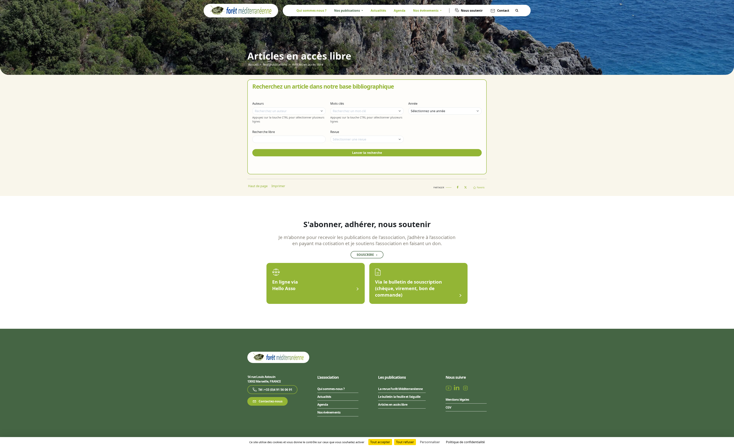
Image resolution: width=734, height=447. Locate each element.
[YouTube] (449, 388)
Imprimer (278, 186)
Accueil (253, 64)
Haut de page (258, 186)
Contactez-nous (270, 401)
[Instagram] (465, 388)
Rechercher (517, 10)
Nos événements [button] (426, 10)
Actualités (378, 10)
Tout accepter (380, 442)
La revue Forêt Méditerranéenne (400, 389)
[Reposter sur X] (465, 186)
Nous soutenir (472, 10)
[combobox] (289, 111)
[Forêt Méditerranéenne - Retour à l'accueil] (241, 10)
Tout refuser (405, 442)
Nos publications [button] (347, 10)
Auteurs (258, 103)
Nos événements (329, 412)
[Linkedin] (457, 388)
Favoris (481, 187)
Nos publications (275, 64)
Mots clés (337, 103)
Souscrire (367, 255)
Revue (334, 132)
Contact (503, 10)
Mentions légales (457, 399)
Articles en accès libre (307, 64)
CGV (448, 407)
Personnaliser (430, 442)
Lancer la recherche (367, 153)
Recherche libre (263, 132)
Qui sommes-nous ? (311, 10)
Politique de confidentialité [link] (465, 442)
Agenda (399, 10)
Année (412, 103)
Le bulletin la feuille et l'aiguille (399, 397)
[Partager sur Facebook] (458, 186)
